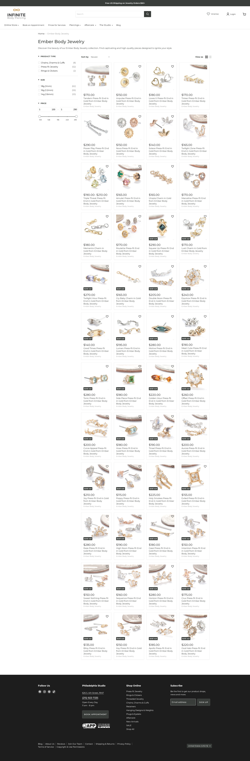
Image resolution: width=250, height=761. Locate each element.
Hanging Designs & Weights (139, 710)
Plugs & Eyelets (133, 714)
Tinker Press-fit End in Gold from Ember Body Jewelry (193, 101)
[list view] (210, 57)
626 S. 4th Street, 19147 (93, 693)
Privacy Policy (124, 744)
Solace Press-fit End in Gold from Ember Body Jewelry (161, 151)
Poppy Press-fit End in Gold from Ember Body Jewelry (128, 501)
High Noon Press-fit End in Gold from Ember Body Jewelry (128, 551)
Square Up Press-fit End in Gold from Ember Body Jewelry (161, 251)
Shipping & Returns (105, 744)
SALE (128, 725)
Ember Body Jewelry (92, 106)
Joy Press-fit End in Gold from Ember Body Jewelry (96, 501)
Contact (89, 744)
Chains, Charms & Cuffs (137, 702)
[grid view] (206, 57)
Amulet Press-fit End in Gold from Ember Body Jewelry (128, 201)
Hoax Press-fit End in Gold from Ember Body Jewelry (128, 451)
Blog (118, 25)
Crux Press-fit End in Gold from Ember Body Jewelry (193, 601)
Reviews (61, 744)
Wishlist (215, 14)
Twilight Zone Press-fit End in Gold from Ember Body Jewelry (194, 151)
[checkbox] (58, 62)
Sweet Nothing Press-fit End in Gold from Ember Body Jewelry (96, 601)
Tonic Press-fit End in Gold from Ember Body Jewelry (95, 401)
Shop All (130, 729)
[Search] (147, 14)
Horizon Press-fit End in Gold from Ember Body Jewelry (161, 601)
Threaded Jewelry (135, 699)
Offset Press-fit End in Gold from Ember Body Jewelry (193, 401)
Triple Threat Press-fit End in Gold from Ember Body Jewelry (96, 201)
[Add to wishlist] (107, 66)
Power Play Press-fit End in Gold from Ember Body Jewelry (96, 151)
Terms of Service (46, 747)
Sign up (203, 702)
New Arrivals (132, 721)
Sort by (85, 57)
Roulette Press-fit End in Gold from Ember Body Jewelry (127, 251)
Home (41, 34)
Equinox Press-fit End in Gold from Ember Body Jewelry (194, 301)
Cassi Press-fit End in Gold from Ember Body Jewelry (161, 551)
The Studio (105, 25)
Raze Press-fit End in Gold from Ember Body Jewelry (95, 551)
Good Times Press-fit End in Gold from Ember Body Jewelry (96, 351)
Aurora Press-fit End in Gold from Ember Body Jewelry (193, 451)
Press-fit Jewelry (134, 691)
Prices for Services (56, 25)
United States (198, 746)
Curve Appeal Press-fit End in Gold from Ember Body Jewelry (96, 451)
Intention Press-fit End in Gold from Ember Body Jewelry (193, 551)
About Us (49, 744)
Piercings (74, 25)
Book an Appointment (33, 25)
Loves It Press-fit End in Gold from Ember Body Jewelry (161, 101)
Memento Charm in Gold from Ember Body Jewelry (95, 251)
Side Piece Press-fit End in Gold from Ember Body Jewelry (128, 401)
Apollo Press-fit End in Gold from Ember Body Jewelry (161, 651)
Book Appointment (95, 714)
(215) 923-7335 (90, 697)
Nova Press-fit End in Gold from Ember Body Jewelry (128, 151)
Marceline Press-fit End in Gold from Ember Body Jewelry (194, 201)
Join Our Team (75, 744)
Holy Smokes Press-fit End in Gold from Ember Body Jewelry (161, 501)
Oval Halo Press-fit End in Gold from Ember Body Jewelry (193, 651)
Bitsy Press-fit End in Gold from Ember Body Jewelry (95, 651)
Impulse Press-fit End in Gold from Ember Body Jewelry (128, 101)
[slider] (39, 116)
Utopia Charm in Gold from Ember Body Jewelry (160, 201)
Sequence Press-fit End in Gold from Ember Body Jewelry (128, 601)
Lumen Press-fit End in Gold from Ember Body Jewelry (128, 351)
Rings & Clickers (134, 695)
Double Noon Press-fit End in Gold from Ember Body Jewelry (161, 301)
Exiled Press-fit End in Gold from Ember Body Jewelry (193, 501)
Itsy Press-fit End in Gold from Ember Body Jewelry (129, 651)
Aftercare (90, 25)
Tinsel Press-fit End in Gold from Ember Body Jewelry (161, 451)
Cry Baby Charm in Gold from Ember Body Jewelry (128, 301)
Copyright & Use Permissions (71, 747)
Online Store (11, 25)
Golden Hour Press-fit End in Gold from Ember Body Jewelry (161, 401)
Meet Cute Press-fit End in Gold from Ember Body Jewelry (194, 351)
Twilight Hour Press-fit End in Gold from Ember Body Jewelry (96, 301)
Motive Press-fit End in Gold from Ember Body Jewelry (161, 351)
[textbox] (48, 109)
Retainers (131, 706)
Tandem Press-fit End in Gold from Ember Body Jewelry (96, 101)
